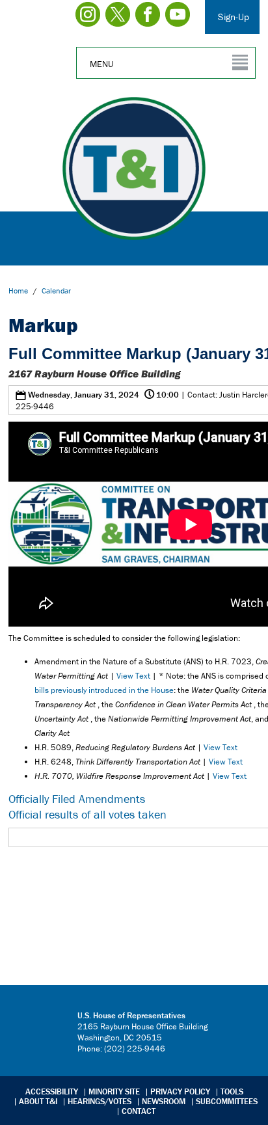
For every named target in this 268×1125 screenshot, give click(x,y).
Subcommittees (227, 1101)
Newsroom (163, 1101)
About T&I (38, 1101)
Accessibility (51, 1091)
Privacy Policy (180, 1091)
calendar (56, 290)
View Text (133, 675)
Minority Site (114, 1091)
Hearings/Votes (99, 1101)
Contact (138, 1111)
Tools (232, 1091)
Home (18, 290)
